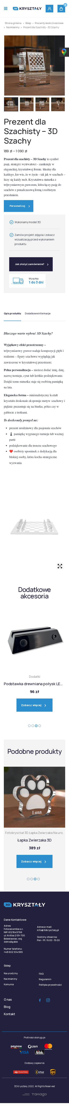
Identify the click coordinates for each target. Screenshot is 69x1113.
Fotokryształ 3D (16, 833)
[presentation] (9, 65)
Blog (7, 1007)
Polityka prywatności (50, 984)
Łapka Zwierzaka (41, 833)
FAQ (41, 973)
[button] (29, 725)
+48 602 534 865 (13, 952)
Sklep (28, 23)
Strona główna (13, 23)
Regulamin (45, 979)
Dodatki (34, 677)
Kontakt (9, 1014)
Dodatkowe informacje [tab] (37, 313)
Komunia (9, 984)
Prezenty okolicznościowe (49, 23)
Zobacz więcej (31, 705)
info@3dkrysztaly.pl (48, 930)
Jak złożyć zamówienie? (29, 264)
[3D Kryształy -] (27, 8)
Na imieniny (12, 27)
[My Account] (49, 8)
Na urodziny (11, 973)
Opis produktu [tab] (12, 313)
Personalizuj (17, 206)
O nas (8, 999)
